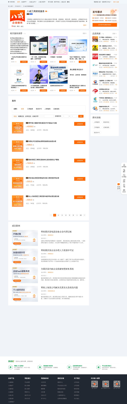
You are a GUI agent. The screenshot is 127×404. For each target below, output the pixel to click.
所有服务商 (18, 6)
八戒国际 (10, 392)
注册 (118, 2)
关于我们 (77, 378)
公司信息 (76, 382)
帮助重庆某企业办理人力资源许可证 (57, 250)
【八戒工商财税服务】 (28, 6)
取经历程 (76, 388)
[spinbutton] (65, 116)
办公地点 (76, 398)
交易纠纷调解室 (62, 398)
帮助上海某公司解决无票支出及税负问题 (59, 287)
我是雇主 (28, 378)
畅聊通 (43, 388)
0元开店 (43, 382)
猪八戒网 (10, 6)
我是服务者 (45, 378)
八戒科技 (10, 388)
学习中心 (43, 398)
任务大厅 (43, 395)
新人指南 (27, 385)
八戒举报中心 (61, 395)
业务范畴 (76, 392)
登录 (114, 2)
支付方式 (27, 398)
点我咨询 (80, 124)
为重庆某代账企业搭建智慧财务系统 (57, 269)
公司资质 (76, 385)
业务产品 (11, 378)
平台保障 (27, 382)
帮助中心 (27, 392)
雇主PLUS (28, 395)
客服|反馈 (60, 392)
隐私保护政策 (61, 388)
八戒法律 (10, 398)
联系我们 (76, 395)
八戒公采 (10, 395)
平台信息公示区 (62, 385)
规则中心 (60, 382)
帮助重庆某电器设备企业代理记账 (56, 231)
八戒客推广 (11, 402)
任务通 (43, 392)
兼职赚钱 (43, 385)
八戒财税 (10, 382)
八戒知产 (10, 385)
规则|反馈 (61, 378)
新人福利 (27, 388)
